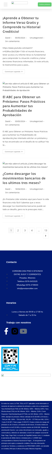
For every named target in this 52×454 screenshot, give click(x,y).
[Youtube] (23, 331)
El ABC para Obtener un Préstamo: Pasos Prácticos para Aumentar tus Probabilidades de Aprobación (24, 106)
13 (45, 230)
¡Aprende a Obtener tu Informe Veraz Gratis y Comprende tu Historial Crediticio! (22, 25)
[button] (5, 4)
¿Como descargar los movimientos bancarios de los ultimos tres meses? (24, 178)
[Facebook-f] (6, 331)
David (7, 37)
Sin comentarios (12, 41)
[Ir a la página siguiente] (45, 235)
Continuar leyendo (15, 71)
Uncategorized (36, 37)
